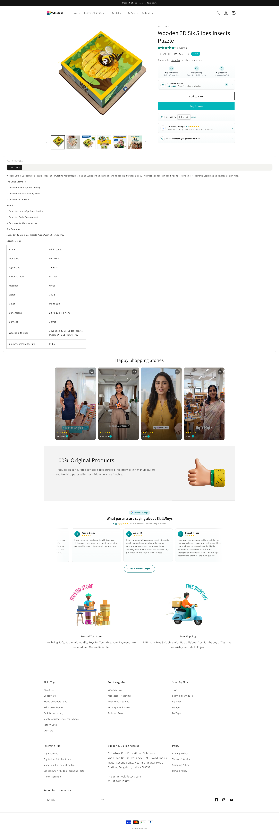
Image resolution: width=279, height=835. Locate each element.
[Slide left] (47, 142)
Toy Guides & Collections (57, 759)
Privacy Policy (180, 753)
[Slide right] (146, 142)
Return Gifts (50, 724)
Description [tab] (15, 167)
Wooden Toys (115, 689)
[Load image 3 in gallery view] (89, 142)
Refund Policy (179, 770)
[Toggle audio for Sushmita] (134, 372)
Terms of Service (181, 759)
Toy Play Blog (51, 753)
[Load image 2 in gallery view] (73, 142)
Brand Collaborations (55, 701)
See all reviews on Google (139, 568)
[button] (76, 13)
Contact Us (50, 695)
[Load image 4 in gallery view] (104, 142)
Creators (48, 730)
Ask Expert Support (54, 707)
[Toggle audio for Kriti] (177, 372)
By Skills (176, 701)
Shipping (175, 60)
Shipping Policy (180, 765)
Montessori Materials (119, 695)
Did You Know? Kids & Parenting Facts (64, 770)
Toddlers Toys (115, 713)
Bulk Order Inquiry (54, 713)
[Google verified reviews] (135, 142)
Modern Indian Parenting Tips (60, 765)
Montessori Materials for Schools (61, 719)
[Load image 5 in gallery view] (120, 142)
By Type (176, 713)
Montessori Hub (52, 776)
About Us (49, 689)
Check (193, 117)
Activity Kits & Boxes (119, 707)
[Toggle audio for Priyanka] (91, 372)
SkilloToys (143, 828)
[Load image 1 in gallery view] (58, 142)
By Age (175, 707)
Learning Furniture (182, 695)
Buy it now (196, 106)
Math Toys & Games (118, 701)
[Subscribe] (102, 800)
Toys (174, 689)
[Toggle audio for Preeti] (220, 372)
